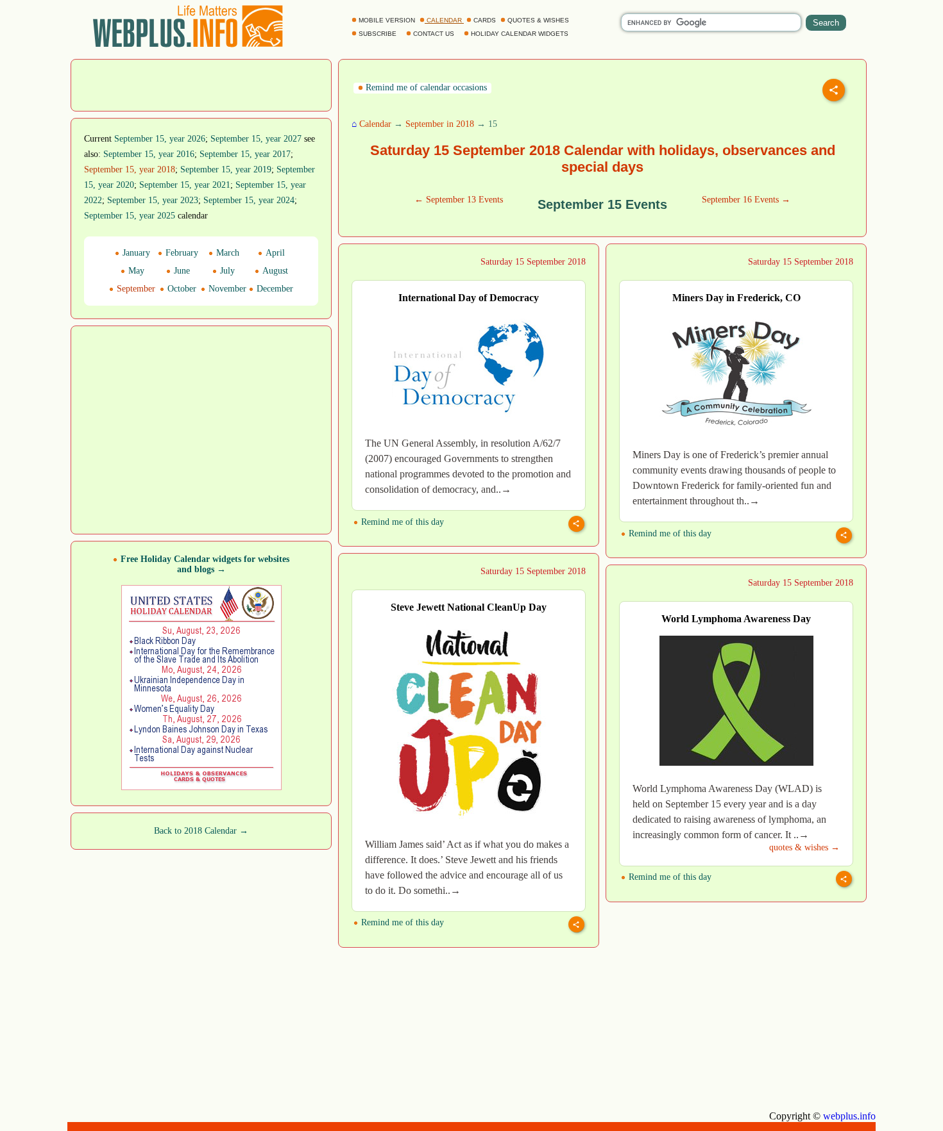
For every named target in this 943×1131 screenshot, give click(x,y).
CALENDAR (444, 20)
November (226, 288)
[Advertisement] (201, 84)
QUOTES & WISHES (538, 20)
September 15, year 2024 (248, 200)
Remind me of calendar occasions (425, 87)
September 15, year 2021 (184, 185)
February (180, 253)
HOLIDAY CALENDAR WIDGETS (519, 33)
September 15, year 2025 (129, 215)
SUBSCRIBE (377, 33)
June (180, 271)
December (273, 288)
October (180, 288)
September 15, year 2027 (256, 139)
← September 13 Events (458, 199)
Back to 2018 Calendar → (201, 831)
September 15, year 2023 (152, 200)
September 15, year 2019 (225, 169)
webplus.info (849, 1115)
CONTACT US (433, 33)
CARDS (484, 20)
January (135, 253)
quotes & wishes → (804, 847)
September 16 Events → (746, 199)
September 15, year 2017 (245, 154)
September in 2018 (439, 124)
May (135, 271)
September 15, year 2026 (159, 139)
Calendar (375, 124)
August (274, 271)
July (226, 271)
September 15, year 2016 (148, 154)
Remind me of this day (401, 522)
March (226, 253)
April (274, 253)
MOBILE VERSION (387, 20)
